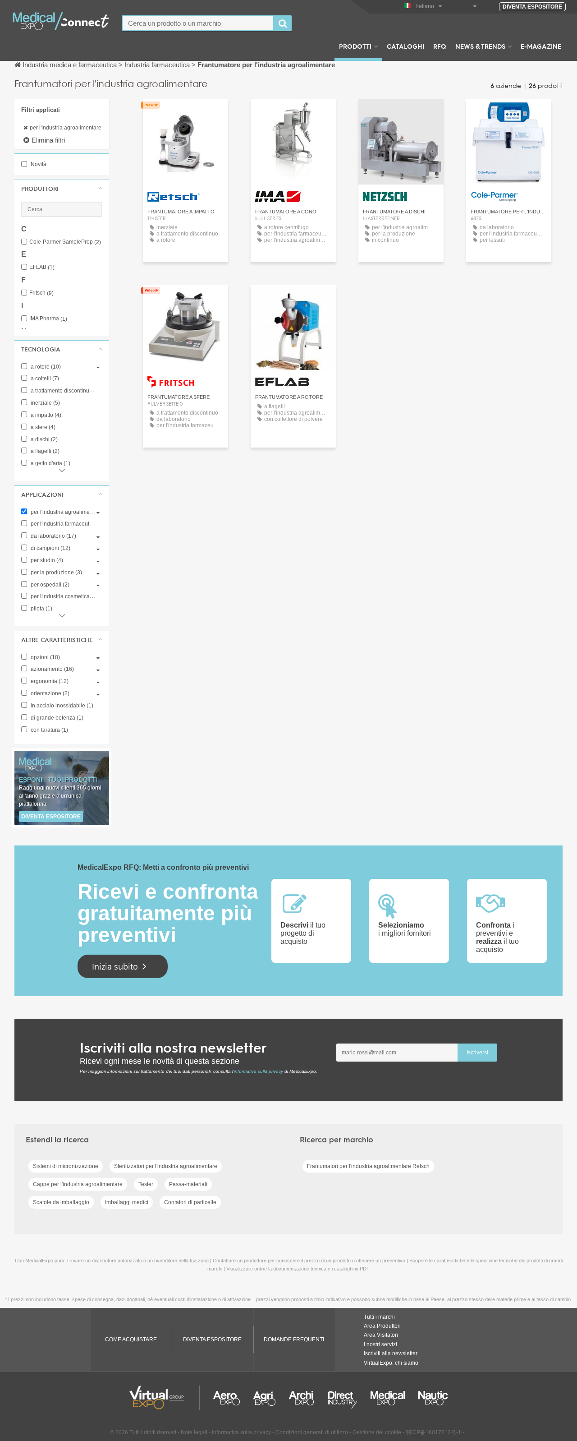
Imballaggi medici (126, 1202)
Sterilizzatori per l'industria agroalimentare (165, 1166)
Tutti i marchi (379, 1317)
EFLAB (42, 267)
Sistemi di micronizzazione (65, 1166)
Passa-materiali (188, 1184)
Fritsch (41, 293)
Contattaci (185, 114)
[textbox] (198, 23)
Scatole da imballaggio (61, 1202)
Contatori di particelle (190, 1202)
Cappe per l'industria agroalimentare (78, 1184)
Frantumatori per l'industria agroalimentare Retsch (368, 1166)
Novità (37, 164)
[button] (61, 189)
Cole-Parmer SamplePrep (65, 242)
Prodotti (355, 46)
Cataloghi (405, 46)
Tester (145, 1184)
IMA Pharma (48, 318)
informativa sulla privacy (258, 1071)
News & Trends (480, 46)
